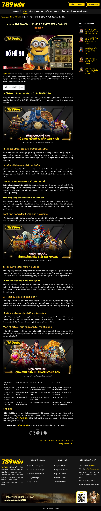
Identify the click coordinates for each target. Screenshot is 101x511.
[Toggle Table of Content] (20, 87)
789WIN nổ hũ (22, 418)
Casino (56, 11)
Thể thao (48, 11)
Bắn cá (32, 11)
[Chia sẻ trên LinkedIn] (45, 433)
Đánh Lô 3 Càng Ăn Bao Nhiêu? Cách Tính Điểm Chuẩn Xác (91, 50)
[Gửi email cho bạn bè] (38, 433)
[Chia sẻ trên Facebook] (30, 433)
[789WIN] (13, 4)
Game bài (39, 11)
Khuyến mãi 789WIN (80, 11)
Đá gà (63, 11)
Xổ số (69, 11)
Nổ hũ (25, 11)
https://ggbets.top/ (92, 469)
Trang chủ (17, 11)
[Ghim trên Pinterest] (41, 433)
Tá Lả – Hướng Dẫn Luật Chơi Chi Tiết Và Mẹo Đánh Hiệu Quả (91, 31)
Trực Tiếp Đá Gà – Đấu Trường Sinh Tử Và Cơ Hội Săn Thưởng (91, 60)
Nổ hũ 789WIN (15, 17)
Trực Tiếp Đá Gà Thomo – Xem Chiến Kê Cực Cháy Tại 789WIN (91, 70)
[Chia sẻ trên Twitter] (34, 433)
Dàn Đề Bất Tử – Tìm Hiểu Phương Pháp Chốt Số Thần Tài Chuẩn (91, 40)
